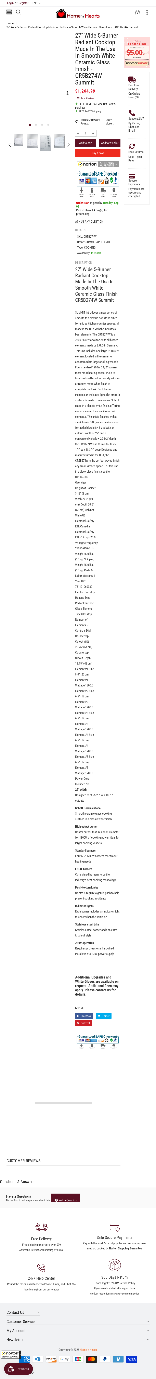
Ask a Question (67, 1200)
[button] (11, 1355)
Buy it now (98, 153)
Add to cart (85, 143)
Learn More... (109, 121)
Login (10, 3)
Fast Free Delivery (133, 87)
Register (21, 3)
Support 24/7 (136, 118)
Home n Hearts (89, 1350)
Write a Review (85, 98)
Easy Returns (136, 152)
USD (35, 3)
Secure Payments (134, 182)
